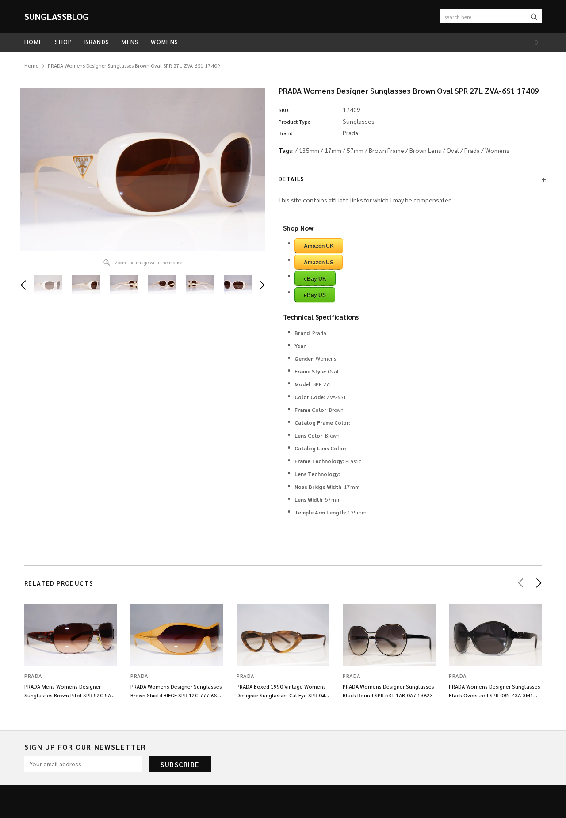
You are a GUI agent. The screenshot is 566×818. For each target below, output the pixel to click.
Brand (286, 133)
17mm (333, 150)
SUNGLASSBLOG (56, 16)
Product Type (295, 121)
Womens (497, 150)
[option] (142, 169)
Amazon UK (319, 246)
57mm (355, 150)
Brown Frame (386, 150)
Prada (472, 150)
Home (31, 65)
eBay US (315, 295)
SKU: (284, 110)
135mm (309, 150)
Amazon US (318, 262)
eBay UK (315, 279)
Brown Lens (425, 150)
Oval (453, 150)
